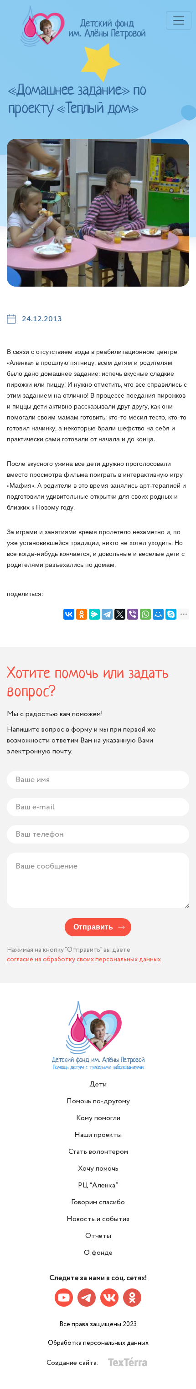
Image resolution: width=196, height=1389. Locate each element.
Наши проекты (98, 1135)
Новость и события (98, 1219)
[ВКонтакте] (68, 614)
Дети (98, 1084)
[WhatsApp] (145, 614)
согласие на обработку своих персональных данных (84, 959)
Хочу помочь (98, 1168)
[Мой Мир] (158, 614)
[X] (119, 614)
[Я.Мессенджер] (94, 614)
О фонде (98, 1253)
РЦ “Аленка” (98, 1185)
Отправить (93, 927)
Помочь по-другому (98, 1101)
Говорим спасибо (98, 1202)
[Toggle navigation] (178, 20)
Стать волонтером (98, 1152)
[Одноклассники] (81, 614)
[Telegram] (107, 614)
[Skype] (170, 614)
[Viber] (132, 614)
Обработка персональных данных (98, 1343)
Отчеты (98, 1236)
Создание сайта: (73, 1363)
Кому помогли (98, 1118)
